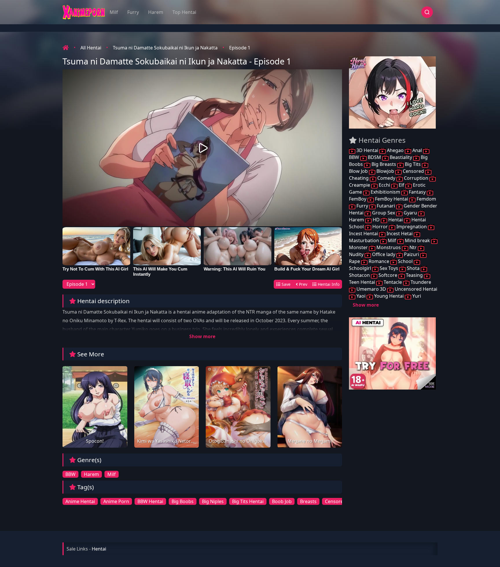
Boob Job (282, 501)
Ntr (413, 247)
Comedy (386, 178)
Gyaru (410, 213)
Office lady (383, 254)
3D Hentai (367, 150)
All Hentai (90, 48)
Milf (114, 12)
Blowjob (385, 171)
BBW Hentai (150, 501)
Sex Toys (388, 268)
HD (376, 219)
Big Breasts (383, 164)
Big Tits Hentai (248, 501)
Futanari (386, 206)
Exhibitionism (385, 192)
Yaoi (361, 296)
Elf (401, 185)
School (405, 261)
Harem (155, 12)
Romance (378, 261)
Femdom (426, 199)
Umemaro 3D (371, 289)
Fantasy (417, 192)
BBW (70, 474)
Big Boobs (183, 501)
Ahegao (395, 150)
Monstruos (388, 247)
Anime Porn (116, 501)
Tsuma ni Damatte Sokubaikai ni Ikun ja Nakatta (165, 48)
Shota (413, 268)
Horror (380, 226)
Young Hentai (389, 296)
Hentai (395, 219)
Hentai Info (328, 284)
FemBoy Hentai (391, 199)
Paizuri (411, 254)
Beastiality (401, 157)
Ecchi (384, 185)
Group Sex (383, 213)
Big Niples (213, 501)
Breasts (308, 501)
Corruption (416, 178)
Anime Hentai (80, 501)
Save (285, 284)
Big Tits (413, 164)
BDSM (374, 157)
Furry (133, 12)
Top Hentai (184, 12)
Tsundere (420, 282)
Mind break (417, 240)
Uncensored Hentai (415, 289)
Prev (302, 284)
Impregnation (411, 226)
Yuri (416, 296)
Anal (417, 150)
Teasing (414, 275)
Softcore (387, 275)
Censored (335, 501)
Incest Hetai (399, 233)
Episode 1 (239, 48)
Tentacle (393, 282)
